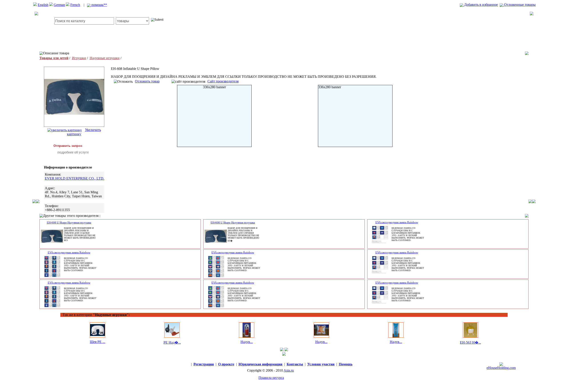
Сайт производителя (223, 81)
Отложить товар (147, 81)
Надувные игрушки (105, 58)
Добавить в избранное (480, 4)
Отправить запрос (67, 145)
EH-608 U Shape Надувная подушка (69, 222)
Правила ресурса (271, 378)
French (75, 5)
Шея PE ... (97, 342)
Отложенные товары (519, 4)
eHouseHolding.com (501, 368)
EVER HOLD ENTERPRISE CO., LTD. (74, 178)
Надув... (247, 342)
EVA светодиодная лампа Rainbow (396, 222)
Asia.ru (289, 370)
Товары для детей (53, 58)
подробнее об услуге (73, 152)
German (59, 5)
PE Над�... (172, 342)
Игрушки (79, 58)
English (43, 5)
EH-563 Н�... (470, 342)
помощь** (99, 5)
